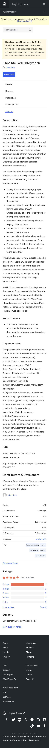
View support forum (12, 627)
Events (29, 670)
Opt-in (42, 550)
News (5, 647)
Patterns (30, 656)
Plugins (29, 652)
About (5, 643)
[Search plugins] (30, 29)
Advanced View (10, 563)
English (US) (41, 539)
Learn (5, 665)
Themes (30, 647)
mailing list (34, 550)
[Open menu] (45, 4)
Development (11, 104)
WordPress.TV (9, 679)
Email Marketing (32, 545)
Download (9, 74)
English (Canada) (17, 713)
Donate (29, 674)
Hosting (6, 652)
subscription (40, 555)
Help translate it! (24, 21)
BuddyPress (8, 701)
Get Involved (32, 665)
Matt (5, 692)
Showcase (31, 643)
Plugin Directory (9, 12)
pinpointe (10, 67)
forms (43, 545)
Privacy (6, 656)
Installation (10, 98)
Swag (30, 679)
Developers (8, 674)
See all (43, 607)
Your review (8, 607)
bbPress (7, 697)
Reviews (9, 91)
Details (8, 84)
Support (9, 111)
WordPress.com (10, 687)
